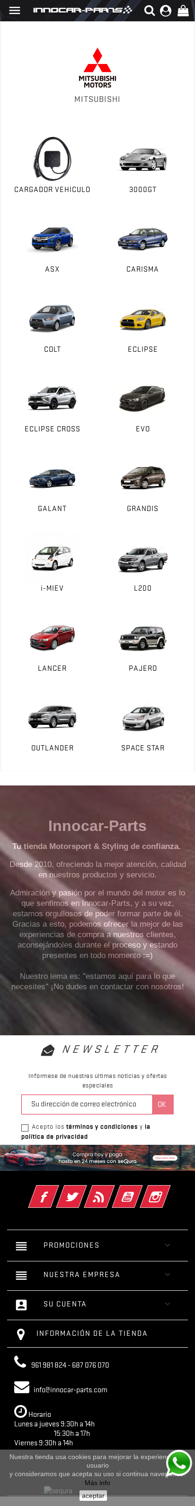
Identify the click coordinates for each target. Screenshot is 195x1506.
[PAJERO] (143, 638)
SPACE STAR (143, 748)
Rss (112, 1190)
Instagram (168, 1190)
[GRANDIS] (143, 478)
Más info (97, 1483)
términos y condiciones (102, 1126)
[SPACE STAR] (143, 717)
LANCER (52, 668)
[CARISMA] (143, 239)
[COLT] (52, 319)
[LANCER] (52, 638)
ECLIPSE (143, 349)
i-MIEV (52, 588)
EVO (143, 429)
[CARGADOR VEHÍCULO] (52, 159)
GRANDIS (143, 508)
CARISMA (142, 269)
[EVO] (143, 398)
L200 (143, 588)
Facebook (56, 1190)
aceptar (93, 1495)
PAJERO (143, 668)
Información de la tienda (92, 1333)
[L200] (143, 558)
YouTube (140, 1190)
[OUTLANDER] (52, 717)
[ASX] (52, 239)
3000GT (143, 189)
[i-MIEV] (52, 558)
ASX (52, 269)
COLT (52, 349)
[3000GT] (143, 159)
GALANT (52, 508)
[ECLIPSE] (143, 319)
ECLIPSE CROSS (52, 429)
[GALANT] (52, 478)
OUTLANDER (52, 748)
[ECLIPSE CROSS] (52, 398)
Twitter (84, 1190)
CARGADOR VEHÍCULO (52, 189)
